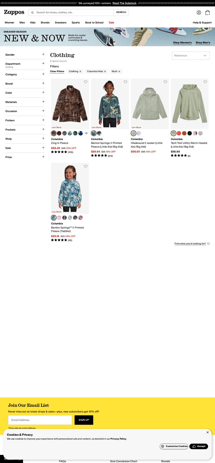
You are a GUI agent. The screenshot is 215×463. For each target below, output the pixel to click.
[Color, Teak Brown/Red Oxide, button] (184, 133)
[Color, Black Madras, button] (64, 133)
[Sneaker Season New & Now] (107, 36)
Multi (114, 71)
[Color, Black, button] (189, 133)
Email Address (20, 420)
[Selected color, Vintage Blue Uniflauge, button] (53, 217)
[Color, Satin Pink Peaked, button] (59, 217)
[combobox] (70, 12)
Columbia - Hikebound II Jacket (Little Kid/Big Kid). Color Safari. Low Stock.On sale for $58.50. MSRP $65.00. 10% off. (150, 118)
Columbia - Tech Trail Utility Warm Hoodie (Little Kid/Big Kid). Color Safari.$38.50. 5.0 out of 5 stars (190, 118)
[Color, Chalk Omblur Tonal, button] (99, 133)
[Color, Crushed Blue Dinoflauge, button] (70, 133)
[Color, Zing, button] (179, 133)
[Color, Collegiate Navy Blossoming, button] (75, 217)
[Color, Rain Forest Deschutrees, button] (75, 133)
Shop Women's (182, 42)
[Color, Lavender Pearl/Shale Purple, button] (200, 133)
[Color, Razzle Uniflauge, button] (80, 217)
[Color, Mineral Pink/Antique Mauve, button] (195, 133)
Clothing (73, 71)
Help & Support (202, 22)
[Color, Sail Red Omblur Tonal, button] (59, 133)
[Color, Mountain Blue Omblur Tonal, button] (80, 133)
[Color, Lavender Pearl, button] (139, 133)
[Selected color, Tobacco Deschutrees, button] (53, 133)
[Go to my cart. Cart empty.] (207, 12)
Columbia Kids (95, 71)
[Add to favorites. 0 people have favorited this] (85, 82)
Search (121, 12)
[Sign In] (199, 12)
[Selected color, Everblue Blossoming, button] (93, 133)
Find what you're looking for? (190, 243)
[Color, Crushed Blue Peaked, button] (70, 217)
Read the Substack (124, 3)
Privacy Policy (118, 438)
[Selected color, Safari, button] (133, 133)
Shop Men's (203, 42)
